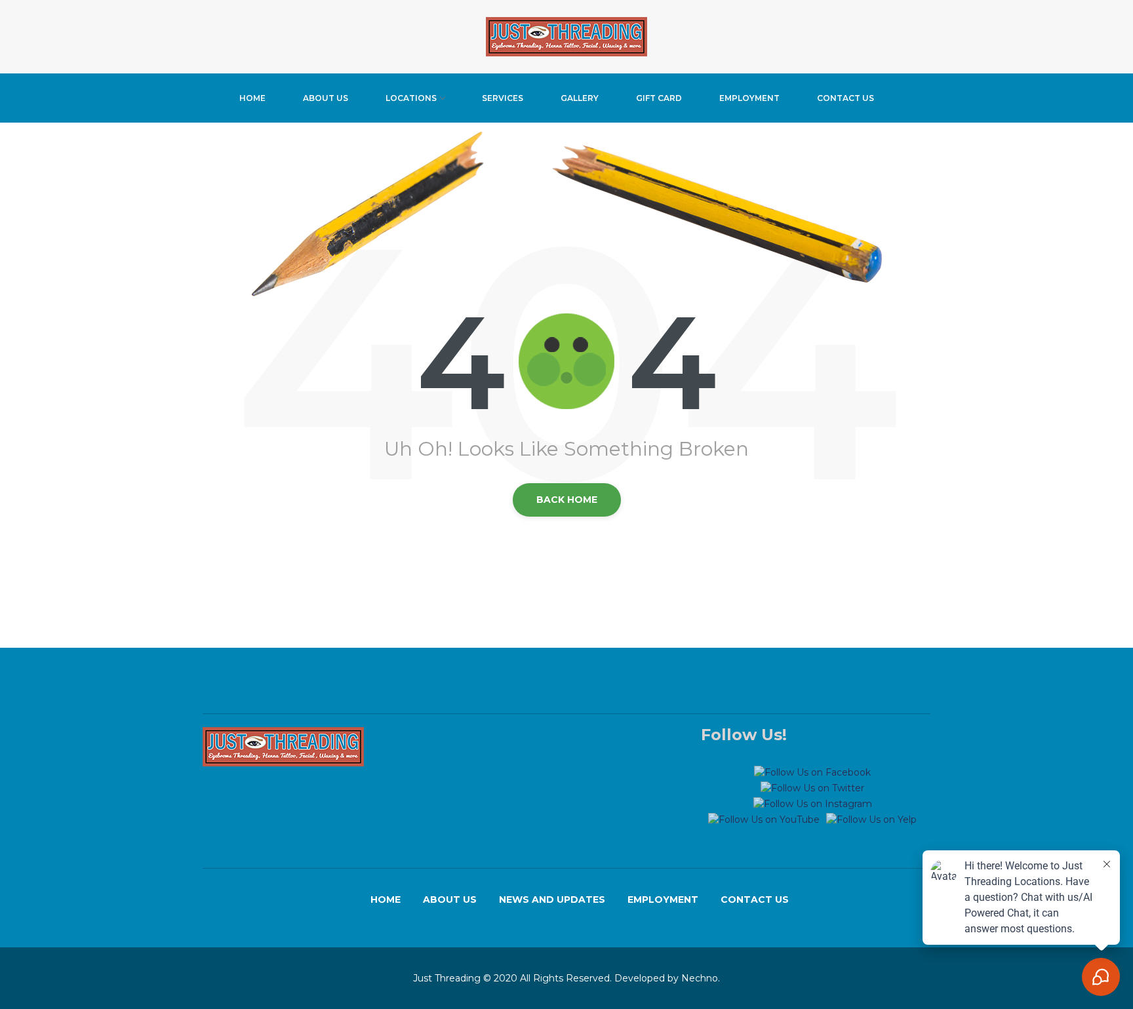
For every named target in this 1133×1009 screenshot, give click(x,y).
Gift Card (659, 98)
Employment (749, 98)
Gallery (580, 98)
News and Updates (552, 899)
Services (502, 98)
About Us (325, 98)
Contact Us (845, 98)
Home (252, 98)
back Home (566, 499)
